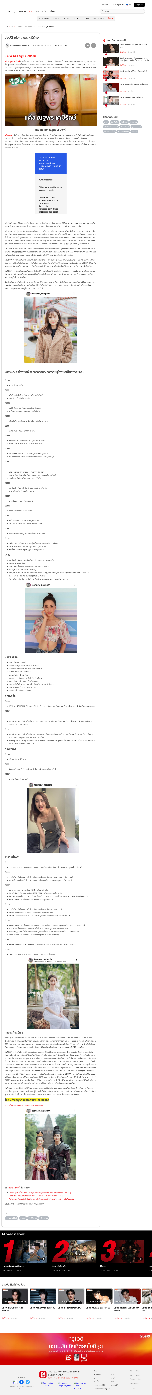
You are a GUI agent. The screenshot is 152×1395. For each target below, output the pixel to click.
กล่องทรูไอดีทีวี (99, 1385)
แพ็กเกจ (114, 1381)
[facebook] (21, 1382)
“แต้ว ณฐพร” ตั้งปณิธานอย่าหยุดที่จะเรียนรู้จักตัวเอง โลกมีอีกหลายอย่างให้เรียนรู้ (40, 1193)
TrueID (13, 5)
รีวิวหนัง (86, 18)
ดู (14, 11)
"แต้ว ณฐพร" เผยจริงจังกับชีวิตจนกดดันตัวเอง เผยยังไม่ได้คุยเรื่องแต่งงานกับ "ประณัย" (41, 1199)
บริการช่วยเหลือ (134, 1384)
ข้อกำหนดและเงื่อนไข (136, 1375)
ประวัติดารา (123, 52)
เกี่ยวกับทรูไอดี (134, 1371)
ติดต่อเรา (132, 1388)
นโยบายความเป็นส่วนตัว (137, 1379)
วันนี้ (8, 11)
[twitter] (27, 1382)
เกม (37, 11)
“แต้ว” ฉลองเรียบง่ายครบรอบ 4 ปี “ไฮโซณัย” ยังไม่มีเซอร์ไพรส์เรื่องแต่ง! (36, 1196)
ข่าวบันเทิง (57, 18)
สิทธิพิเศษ (22, 11)
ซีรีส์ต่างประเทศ (98, 18)
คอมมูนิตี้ (114, 1385)
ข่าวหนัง (77, 18)
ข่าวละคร (67, 18)
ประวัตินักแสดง (30, 26)
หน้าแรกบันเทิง (44, 18)
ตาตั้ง (44, 11)
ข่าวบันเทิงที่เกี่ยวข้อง (13, 1284)
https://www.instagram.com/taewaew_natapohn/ (24, 1105)
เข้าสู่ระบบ (139, 4)
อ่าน (30, 11)
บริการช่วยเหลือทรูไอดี (102, 1388)
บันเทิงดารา (19, 26)
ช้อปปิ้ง (96, 1381)
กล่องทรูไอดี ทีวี (118, 4)
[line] (15, 1382)
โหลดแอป (105, 4)
